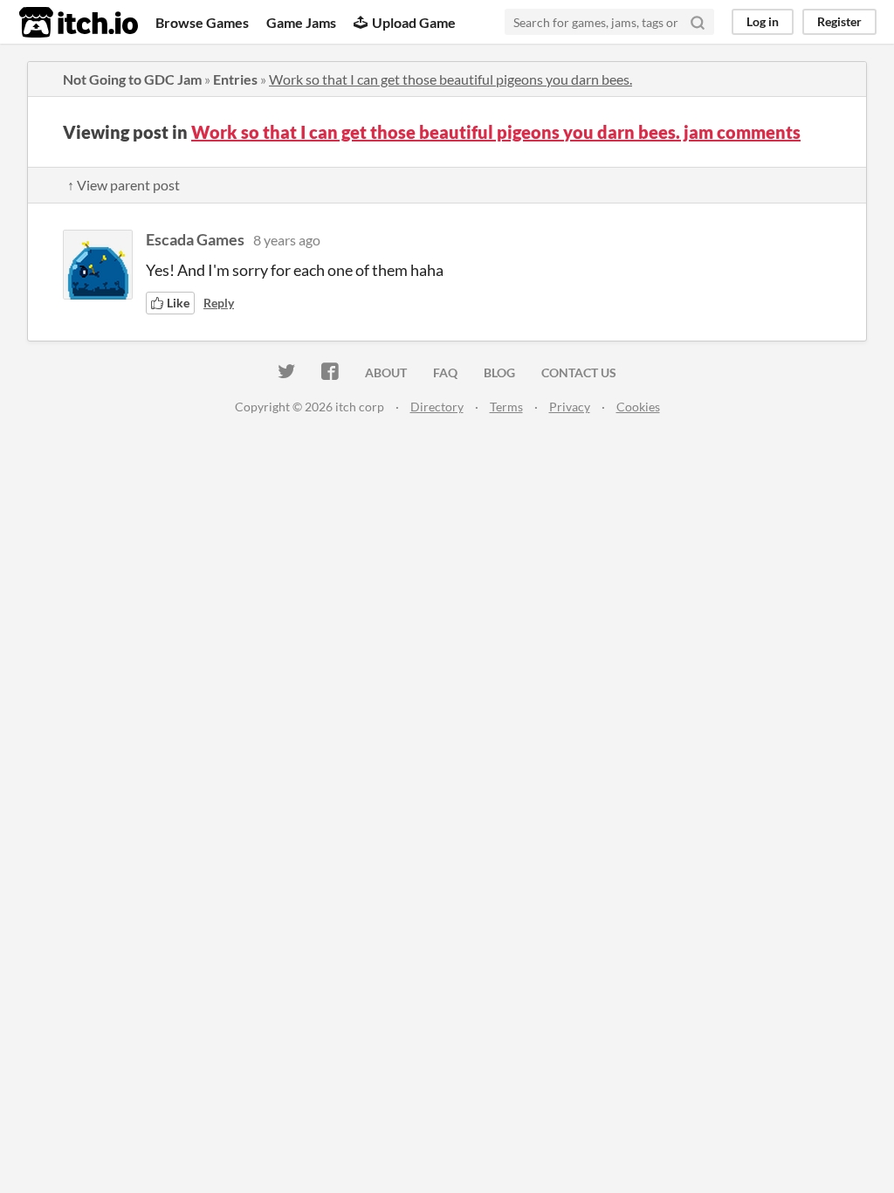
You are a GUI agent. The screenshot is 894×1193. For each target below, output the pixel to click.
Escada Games (195, 239)
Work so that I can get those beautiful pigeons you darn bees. (450, 79)
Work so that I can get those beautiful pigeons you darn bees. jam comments (496, 131)
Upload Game (414, 22)
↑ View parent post (123, 184)
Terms (506, 406)
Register (839, 21)
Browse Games (202, 22)
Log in (762, 21)
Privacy (569, 406)
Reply (218, 302)
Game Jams (301, 22)
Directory (437, 406)
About (386, 372)
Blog (499, 372)
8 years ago (286, 239)
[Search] (697, 22)
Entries (235, 79)
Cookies (638, 406)
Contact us (578, 372)
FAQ (445, 372)
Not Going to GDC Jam (132, 79)
